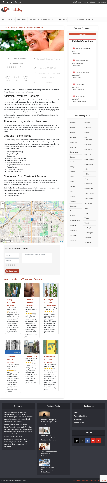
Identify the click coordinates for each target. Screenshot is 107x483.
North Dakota (89, 164)
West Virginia (89, 233)
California (73, 142)
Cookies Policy (79, 423)
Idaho (72, 176)
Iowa (71, 191)
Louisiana (73, 206)
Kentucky (73, 201)
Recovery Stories (75, 19)
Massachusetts (75, 221)
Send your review (12, 271)
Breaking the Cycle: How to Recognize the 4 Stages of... (49, 422)
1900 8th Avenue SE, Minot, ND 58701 (31, 359)
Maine (72, 211)
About (88, 19)
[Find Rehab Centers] (11, 10)
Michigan (73, 225)
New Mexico (88, 149)
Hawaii (72, 172)
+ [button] (3, 203)
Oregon (87, 179)
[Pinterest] (98, 440)
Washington (88, 228)
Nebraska (88, 127)
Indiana (72, 186)
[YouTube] (93, 440)
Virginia (87, 223)
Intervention (46, 19)
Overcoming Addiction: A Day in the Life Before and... (48, 438)
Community (60, 19)
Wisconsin (88, 238)
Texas (87, 208)
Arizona (72, 132)
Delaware (73, 157)
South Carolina (89, 193)
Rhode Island (89, 189)
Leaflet (61, 241)
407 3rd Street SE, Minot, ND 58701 (12, 308)
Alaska (72, 127)
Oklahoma (88, 174)
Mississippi (73, 235)
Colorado (73, 147)
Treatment (32, 19)
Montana (87, 123)
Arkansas (73, 137)
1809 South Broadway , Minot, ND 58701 (50, 308)
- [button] (3, 206)
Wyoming (88, 242)
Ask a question (82, 34)
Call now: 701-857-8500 (48, 68)
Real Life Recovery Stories (80, 2)
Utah (86, 213)
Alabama (73, 123)
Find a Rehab (7, 19)
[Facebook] (87, 440)
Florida (72, 162)
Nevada (87, 132)
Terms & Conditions (80, 416)
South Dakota (89, 198)
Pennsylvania (89, 184)
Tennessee (88, 203)
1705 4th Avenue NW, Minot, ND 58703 (50, 365)
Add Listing (92, 2)
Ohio (86, 169)
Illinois (72, 181)
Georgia (72, 167)
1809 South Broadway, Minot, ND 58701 (31, 309)
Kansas (72, 196)
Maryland (73, 216)
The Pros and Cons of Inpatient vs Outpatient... (49, 454)
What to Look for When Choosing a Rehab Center (47, 470)
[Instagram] (76, 440)
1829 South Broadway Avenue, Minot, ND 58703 (13, 366)
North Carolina (89, 159)
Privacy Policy (78, 419)
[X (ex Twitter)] (82, 440)
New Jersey (88, 144)
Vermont (87, 218)
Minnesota (73, 230)
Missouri (73, 240)
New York (88, 154)
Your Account (102, 2)
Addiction (20, 19)
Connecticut (74, 152)
